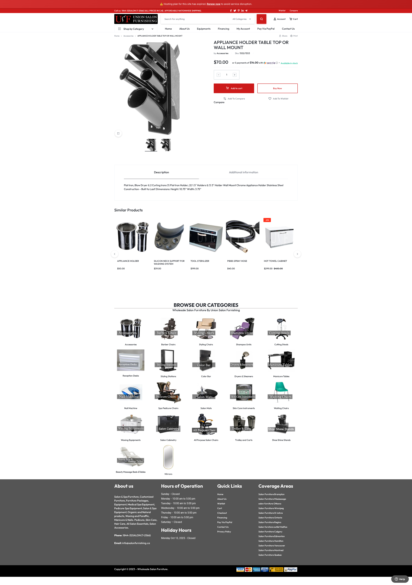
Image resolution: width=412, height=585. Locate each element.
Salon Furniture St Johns (270, 512)
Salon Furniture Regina (269, 522)
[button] (255, 62)
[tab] (161, 172)
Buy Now (277, 88)
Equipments (204, 28)
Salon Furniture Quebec (270, 554)
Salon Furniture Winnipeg (271, 508)
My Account (243, 28)
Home (168, 28)
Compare (294, 10)
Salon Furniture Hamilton (270, 540)
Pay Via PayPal (266, 28)
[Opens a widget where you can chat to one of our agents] (400, 579)
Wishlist (282, 10)
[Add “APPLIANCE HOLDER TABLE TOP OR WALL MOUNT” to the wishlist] (278, 98)
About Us (184, 28)
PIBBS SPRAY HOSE (237, 261)
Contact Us (288, 28)
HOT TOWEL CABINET (275, 261)
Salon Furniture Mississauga (272, 498)
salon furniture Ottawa (269, 503)
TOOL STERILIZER (200, 261)
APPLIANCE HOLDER (128, 261)
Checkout (222, 512)
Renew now (213, 3)
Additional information (243, 172)
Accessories (128, 36)
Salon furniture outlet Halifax (272, 526)
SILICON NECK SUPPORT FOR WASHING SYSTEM (169, 262)
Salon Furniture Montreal (270, 550)
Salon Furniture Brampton (271, 494)
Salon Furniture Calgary (270, 531)
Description (161, 172)
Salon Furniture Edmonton (271, 536)
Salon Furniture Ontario (270, 517)
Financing (223, 28)
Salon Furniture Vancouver (271, 545)
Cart (219, 508)
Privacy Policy (224, 531)
